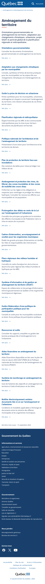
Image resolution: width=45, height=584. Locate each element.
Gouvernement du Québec (16, 436)
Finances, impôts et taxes (10, 465)
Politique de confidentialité (22, 565)
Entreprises (6, 459)
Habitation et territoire (9, 467)
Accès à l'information (34, 562)
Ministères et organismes (10, 498)
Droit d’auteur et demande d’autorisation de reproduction (22, 519)
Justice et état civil (8, 473)
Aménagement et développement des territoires (18, 10)
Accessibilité (7, 562)
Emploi (4, 456)
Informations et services (12, 443)
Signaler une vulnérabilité (16, 516)
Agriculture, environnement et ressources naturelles (20, 447)
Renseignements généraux (11, 532)
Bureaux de (9, 535)
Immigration (6, 470)
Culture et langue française (11, 450)
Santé (4, 476)
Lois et (8, 513)
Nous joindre (39, 4)
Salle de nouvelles (8, 510)
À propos (32, 568)
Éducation (5, 453)
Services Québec (7, 501)
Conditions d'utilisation (18, 568)
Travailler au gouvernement (11, 507)
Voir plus (5, 58)
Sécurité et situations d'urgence (13, 479)
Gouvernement (8, 494)
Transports (5, 485)
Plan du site (19, 562)
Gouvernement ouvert (9, 504)
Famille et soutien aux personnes (13, 462)
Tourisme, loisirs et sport (10, 482)
